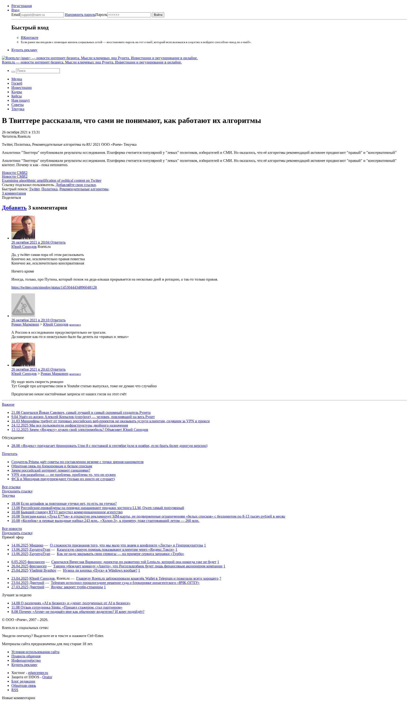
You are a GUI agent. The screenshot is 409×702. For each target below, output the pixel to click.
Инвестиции (21, 88)
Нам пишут (20, 100)
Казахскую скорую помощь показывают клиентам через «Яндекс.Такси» (115, 549)
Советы (17, 105)
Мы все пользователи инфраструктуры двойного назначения (69, 425)
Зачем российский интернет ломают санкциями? (50, 470)
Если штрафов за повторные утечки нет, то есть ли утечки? (69, 503)
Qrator (47, 677)
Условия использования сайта (35, 652)
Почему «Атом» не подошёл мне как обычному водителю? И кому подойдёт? (77, 612)
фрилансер (36, 562)
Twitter (34, 189)
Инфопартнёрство (26, 660)
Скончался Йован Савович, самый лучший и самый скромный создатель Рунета (81, 412)
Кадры (16, 92)
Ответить (58, 242)
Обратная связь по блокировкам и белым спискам (51, 466)
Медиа (16, 79)
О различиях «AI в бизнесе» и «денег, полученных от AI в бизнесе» (70, 603)
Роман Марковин (25, 324)
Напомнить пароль (80, 15)
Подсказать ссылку (17, 491)
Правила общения (25, 656)
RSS (14, 690)
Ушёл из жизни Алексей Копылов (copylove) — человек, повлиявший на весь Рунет (83, 417)
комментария (14, 193)
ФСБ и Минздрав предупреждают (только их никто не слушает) (63, 479)
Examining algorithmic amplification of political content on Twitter (51, 180)
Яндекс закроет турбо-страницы (77, 587)
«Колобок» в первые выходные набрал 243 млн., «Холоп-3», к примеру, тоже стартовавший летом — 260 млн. (110, 521)
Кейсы (16, 96)
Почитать (9, 454)
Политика (49, 189)
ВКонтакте (29, 38)
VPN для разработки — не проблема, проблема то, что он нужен (63, 475)
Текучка (17, 109)
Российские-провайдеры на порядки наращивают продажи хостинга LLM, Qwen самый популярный (102, 508)
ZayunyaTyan (39, 549)
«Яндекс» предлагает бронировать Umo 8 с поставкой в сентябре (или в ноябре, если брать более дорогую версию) (109, 446)
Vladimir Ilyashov (42, 570)
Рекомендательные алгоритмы (83, 189)
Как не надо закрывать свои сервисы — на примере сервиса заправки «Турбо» (120, 554)
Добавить (14, 208)
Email (15, 15)
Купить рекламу (24, 50)
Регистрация (21, 6)
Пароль (86, 15)
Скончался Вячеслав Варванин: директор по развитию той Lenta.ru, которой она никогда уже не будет (133, 562)
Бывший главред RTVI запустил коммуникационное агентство (72, 512)
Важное (8, 404)
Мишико (36, 545)
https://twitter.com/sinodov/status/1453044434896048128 (54, 287)
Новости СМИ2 (14, 173)
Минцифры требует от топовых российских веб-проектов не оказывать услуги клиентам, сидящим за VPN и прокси (110, 421)
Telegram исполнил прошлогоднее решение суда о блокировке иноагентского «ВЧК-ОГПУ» (125, 583)
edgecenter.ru (38, 673)
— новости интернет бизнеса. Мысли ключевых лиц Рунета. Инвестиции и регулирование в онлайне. (92, 62)
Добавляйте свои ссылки (76, 185)
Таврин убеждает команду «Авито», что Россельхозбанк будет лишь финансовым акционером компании (137, 566)
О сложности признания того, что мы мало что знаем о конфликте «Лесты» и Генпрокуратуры (126, 545)
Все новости (12, 529)
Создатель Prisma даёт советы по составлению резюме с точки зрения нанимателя (77, 462)
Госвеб (16, 83)
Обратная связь (23, 686)
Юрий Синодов (24, 247)
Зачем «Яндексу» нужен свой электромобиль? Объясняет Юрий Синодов (79, 430)
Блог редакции (23, 681)
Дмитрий (36, 583)
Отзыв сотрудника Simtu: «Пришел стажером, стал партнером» (66, 607)
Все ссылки (11, 487)
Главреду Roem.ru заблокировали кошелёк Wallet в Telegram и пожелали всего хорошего (147, 578)
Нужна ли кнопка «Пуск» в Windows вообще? (100, 570)
